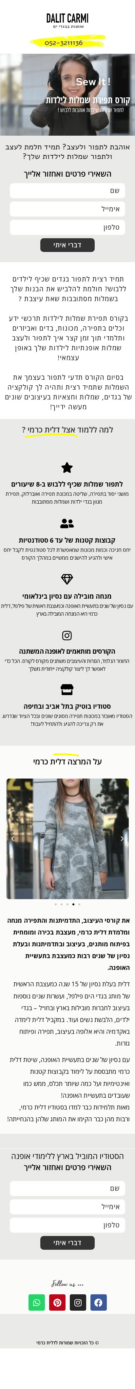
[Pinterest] (57, 1302)
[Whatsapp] (37, 1302)
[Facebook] (98, 1302)
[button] (122, 839)
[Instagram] (78, 1302)
